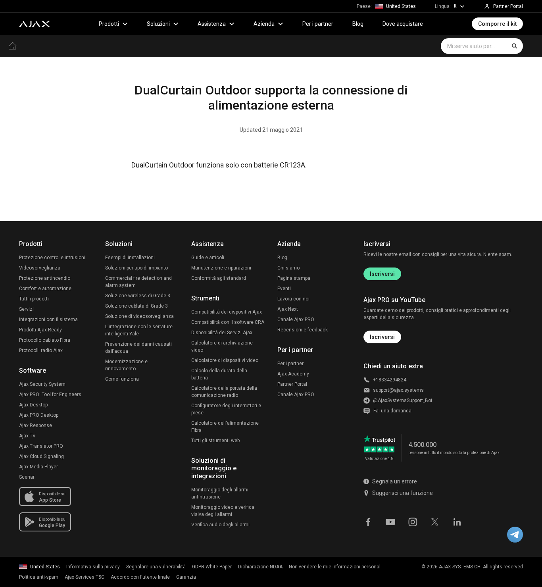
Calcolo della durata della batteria (219, 374)
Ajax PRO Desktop (38, 415)
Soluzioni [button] (158, 24)
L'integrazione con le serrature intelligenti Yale (139, 330)
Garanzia (186, 577)
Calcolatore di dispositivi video (224, 360)
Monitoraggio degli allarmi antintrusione (219, 493)
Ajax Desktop (33, 405)
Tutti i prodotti (34, 299)
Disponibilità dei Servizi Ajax (221, 332)
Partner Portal (292, 384)
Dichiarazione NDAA (260, 567)
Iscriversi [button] (382, 337)
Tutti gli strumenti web (215, 440)
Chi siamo (288, 268)
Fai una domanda (392, 411)
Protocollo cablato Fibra (44, 340)
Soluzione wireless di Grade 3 (137, 295)
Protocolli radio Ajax (41, 350)
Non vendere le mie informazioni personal (335, 567)
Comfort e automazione (45, 288)
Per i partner (317, 24)
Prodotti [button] (109, 24)
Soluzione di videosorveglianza (139, 316)
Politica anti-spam (38, 577)
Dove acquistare (402, 24)
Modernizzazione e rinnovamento (126, 365)
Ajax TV (27, 436)
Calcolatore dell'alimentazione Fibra (225, 426)
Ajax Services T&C (84, 577)
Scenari (27, 477)
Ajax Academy (293, 374)
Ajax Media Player (38, 467)
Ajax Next (287, 309)
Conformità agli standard (218, 278)
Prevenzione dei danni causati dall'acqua (138, 347)
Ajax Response (35, 425)
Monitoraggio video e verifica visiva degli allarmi (222, 510)
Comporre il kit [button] (497, 24)
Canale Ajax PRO (295, 319)
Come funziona (122, 379)
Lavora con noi (293, 299)
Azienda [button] (264, 24)
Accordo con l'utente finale (140, 577)
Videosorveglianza (39, 268)
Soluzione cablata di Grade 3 (136, 306)
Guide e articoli (207, 257)
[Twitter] (435, 521)
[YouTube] (390, 521)
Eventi (284, 288)
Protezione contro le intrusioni (52, 257)
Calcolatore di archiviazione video (222, 346)
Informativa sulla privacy (93, 567)
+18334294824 (389, 380)
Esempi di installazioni (130, 257)
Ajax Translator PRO (41, 446)
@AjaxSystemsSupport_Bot (402, 400)
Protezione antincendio (44, 278)
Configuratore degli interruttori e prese (226, 409)
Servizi (26, 309)
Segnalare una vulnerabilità (156, 567)
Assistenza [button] (212, 24)
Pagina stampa (293, 278)
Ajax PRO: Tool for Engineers (50, 394)
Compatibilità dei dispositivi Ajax (226, 312)
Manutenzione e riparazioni (221, 268)
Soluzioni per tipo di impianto (136, 268)
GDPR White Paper (212, 567)
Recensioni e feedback (302, 330)
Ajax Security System (42, 384)
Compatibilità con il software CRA (227, 322)
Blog (357, 24)
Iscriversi (382, 274)
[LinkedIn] (457, 521)
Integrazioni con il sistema (48, 319)
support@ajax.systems (398, 390)
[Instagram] (412, 521)
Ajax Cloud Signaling (41, 456)
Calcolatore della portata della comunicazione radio (224, 391)
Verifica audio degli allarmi (220, 524)
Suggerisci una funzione (402, 493)
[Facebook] (368, 521)
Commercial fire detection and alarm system (138, 281)
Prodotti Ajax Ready (40, 330)
